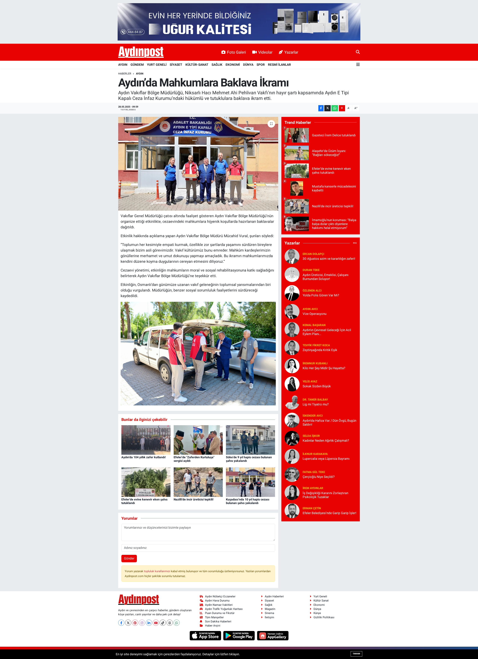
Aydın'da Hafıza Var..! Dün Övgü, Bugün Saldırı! (329, 422)
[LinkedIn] (149, 623)
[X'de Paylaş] (327, 108)
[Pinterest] (135, 623)
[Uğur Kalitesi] (239, 21)
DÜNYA (248, 64)
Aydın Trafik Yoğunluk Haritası (224, 609)
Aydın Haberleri (274, 596)
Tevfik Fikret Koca (316, 345)
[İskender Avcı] (292, 420)
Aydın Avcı (310, 309)
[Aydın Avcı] (292, 311)
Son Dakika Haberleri (218, 621)
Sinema (269, 613)
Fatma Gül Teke (314, 472)
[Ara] (358, 52)
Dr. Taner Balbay (315, 399)
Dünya (317, 609)
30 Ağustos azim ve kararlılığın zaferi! (329, 259)
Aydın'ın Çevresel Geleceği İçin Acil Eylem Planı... (327, 332)
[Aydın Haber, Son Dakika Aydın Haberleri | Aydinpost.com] (141, 52)
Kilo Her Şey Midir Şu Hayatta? (324, 368)
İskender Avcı (313, 415)
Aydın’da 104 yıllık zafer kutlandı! (143, 457)
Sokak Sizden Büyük (317, 386)
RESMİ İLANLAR (279, 64)
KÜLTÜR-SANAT (196, 64)
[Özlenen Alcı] (292, 292)
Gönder (129, 558)
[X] (128, 623)
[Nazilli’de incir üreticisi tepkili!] (198, 482)
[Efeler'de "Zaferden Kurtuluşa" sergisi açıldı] (198, 439)
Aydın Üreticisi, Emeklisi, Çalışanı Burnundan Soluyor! (325, 277)
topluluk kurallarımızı (157, 571)
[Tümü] (355, 243)
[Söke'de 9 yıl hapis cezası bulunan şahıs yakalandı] (250, 439)
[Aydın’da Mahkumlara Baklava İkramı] (198, 164)
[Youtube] (156, 623)
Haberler (124, 73)
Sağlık (268, 605)
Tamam (356, 653)
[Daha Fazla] (342, 108)
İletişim (269, 617)
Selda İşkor (311, 436)
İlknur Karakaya (315, 454)
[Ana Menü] (358, 65)
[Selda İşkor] (292, 438)
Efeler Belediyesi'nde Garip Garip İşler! (329, 513)
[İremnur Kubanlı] (292, 365)
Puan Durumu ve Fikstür (220, 613)
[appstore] (206, 635)
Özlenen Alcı (312, 290)
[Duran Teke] (292, 274)
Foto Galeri (236, 52)
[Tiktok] (163, 623)
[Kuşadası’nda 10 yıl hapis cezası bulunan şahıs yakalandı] (250, 482)
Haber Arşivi (212, 625)
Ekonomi (319, 605)
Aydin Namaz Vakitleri (219, 605)
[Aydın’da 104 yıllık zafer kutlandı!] (145, 439)
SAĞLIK (217, 64)
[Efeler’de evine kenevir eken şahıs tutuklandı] (145, 482)
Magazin (270, 609)
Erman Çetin (312, 508)
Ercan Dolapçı (313, 254)
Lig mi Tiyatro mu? (316, 404)
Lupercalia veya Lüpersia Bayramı (326, 458)
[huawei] (272, 635)
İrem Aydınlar (313, 488)
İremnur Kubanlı (315, 363)
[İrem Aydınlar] (292, 492)
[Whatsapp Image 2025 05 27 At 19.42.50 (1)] (198, 353)
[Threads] (170, 623)
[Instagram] (142, 623)
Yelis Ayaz (310, 381)
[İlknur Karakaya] (292, 456)
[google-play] (239, 635)
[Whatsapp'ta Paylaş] (334, 108)
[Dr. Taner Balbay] (292, 402)
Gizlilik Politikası (324, 617)
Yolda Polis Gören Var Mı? (321, 295)
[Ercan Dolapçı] (292, 256)
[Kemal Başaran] (292, 329)
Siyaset (269, 600)
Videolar (265, 52)
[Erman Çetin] (292, 510)
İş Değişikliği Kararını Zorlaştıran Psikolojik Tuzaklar (325, 495)
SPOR (261, 64)
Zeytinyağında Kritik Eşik (320, 350)
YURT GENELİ (157, 64)
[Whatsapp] (176, 623)
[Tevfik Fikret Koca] (292, 347)
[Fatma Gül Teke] (292, 474)
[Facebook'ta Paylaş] (321, 108)
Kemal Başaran (314, 325)
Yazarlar (291, 52)
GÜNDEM (137, 64)
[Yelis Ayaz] (292, 383)
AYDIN (122, 64)
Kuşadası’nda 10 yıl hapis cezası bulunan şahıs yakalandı (247, 501)
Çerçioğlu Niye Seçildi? (319, 477)
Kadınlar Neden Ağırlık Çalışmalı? (326, 440)
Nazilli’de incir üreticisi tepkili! (193, 499)
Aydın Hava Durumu (217, 600)
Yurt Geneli (320, 596)
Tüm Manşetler (214, 617)
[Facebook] (121, 623)
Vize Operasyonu (314, 314)
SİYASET (176, 64)
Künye (317, 613)
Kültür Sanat (321, 600)
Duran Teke (311, 270)
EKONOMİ (233, 64)
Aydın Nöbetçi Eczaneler (220, 596)
